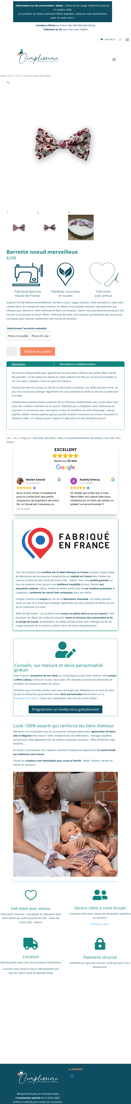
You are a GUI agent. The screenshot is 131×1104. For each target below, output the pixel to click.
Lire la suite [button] (23, 509)
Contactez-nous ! (100, 924)
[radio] (18, 336)
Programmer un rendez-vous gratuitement (65, 709)
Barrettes (38, 438)
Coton (18, 75)
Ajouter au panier (37, 351)
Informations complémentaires (77, 364)
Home (3, 75)
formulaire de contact (26, 698)
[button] (7, 82)
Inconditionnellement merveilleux (84, 438)
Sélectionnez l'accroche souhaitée (27, 328)
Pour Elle (109, 438)
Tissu (10, 75)
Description (18, 364)
